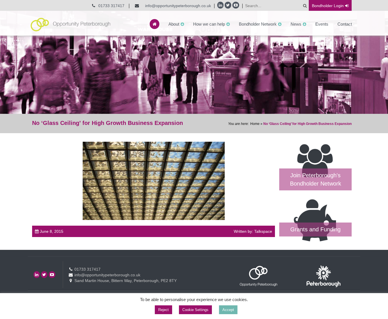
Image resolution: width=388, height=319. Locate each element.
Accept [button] (228, 310)
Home (255, 124)
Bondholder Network (258, 24)
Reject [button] (163, 310)
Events (321, 24)
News (296, 24)
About (173, 24)
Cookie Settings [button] (195, 310)
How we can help (209, 24)
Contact (344, 24)
